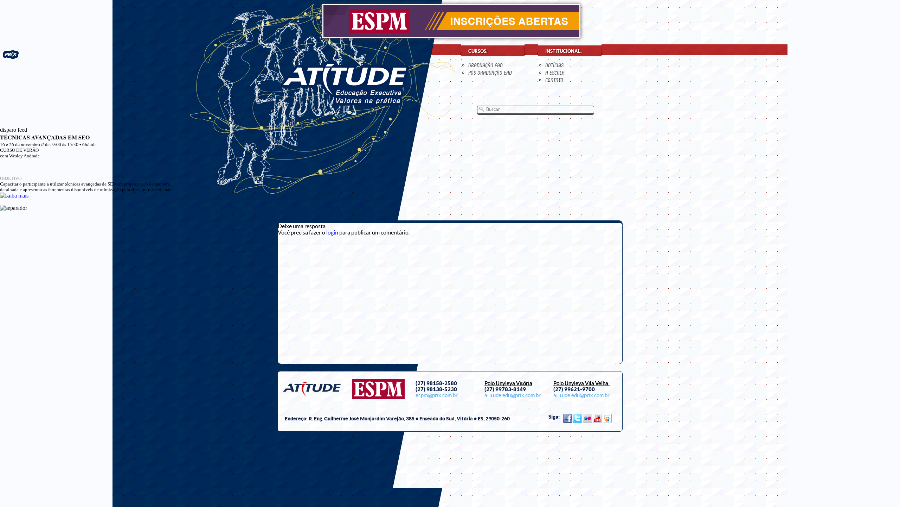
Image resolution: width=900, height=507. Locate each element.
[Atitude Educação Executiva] (345, 83)
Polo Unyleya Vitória (508, 383)
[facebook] (567, 418)
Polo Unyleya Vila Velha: (581, 383)
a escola (555, 72)
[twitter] (577, 418)
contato (554, 80)
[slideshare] (607, 418)
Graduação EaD (485, 65)
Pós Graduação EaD (490, 72)
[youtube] (597, 418)
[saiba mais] (14, 196)
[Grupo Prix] (9, 54)
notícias (554, 65)
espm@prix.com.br (437, 395)
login (332, 232)
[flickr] (587, 418)
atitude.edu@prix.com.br (512, 395)
